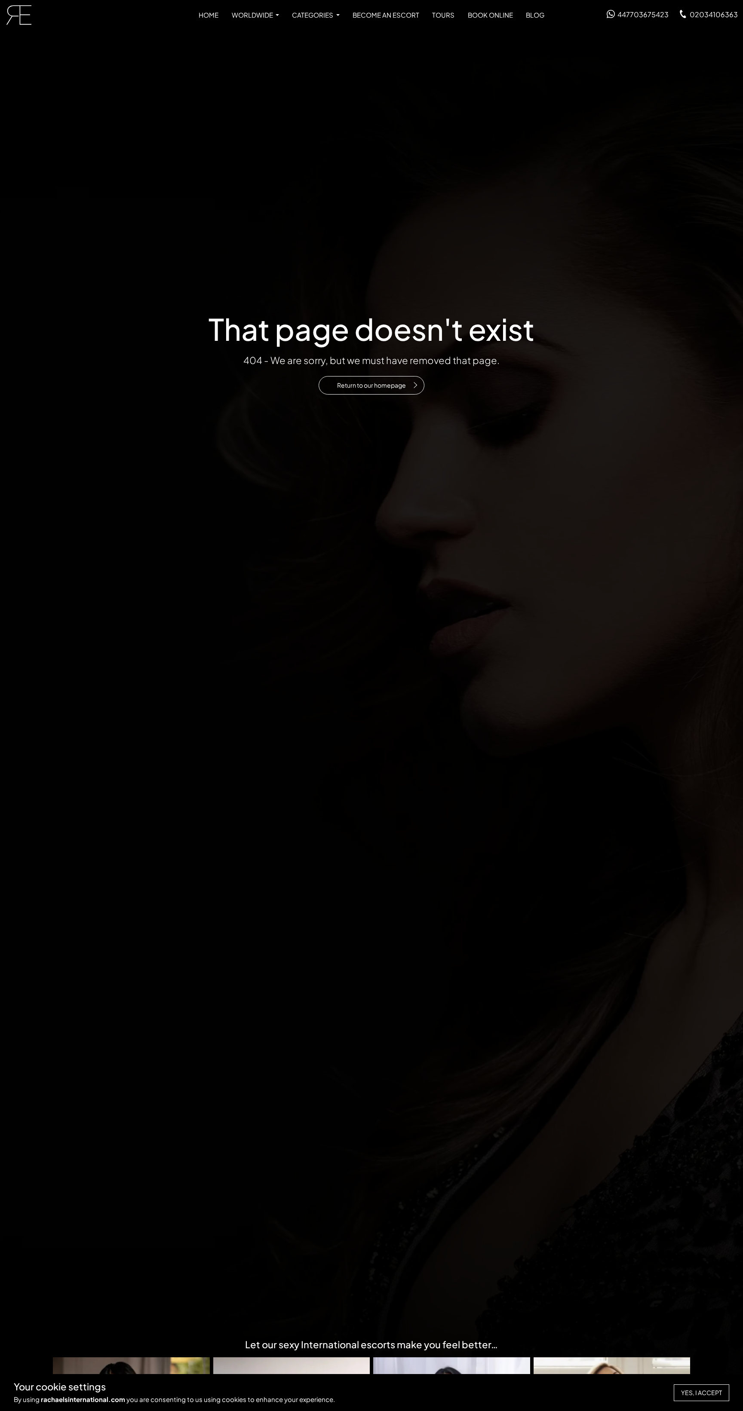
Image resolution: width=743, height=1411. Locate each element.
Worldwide (253, 15)
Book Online (490, 15)
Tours (443, 15)
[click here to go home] (18, 15)
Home (208, 15)
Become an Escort (386, 15)
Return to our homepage (371, 385)
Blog (535, 15)
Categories (313, 15)
